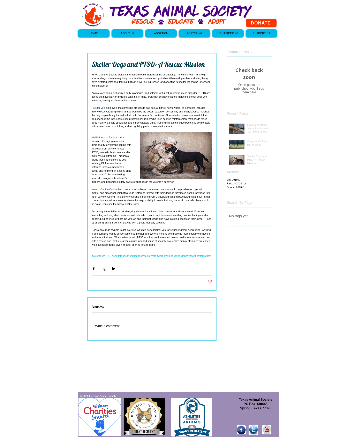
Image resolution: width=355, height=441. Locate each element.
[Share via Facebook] (94, 269)
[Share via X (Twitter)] (104, 269)
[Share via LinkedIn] (114, 269)
